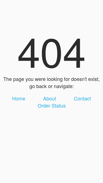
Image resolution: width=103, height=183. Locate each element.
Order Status (52, 105)
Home (18, 98)
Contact (82, 98)
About (49, 98)
